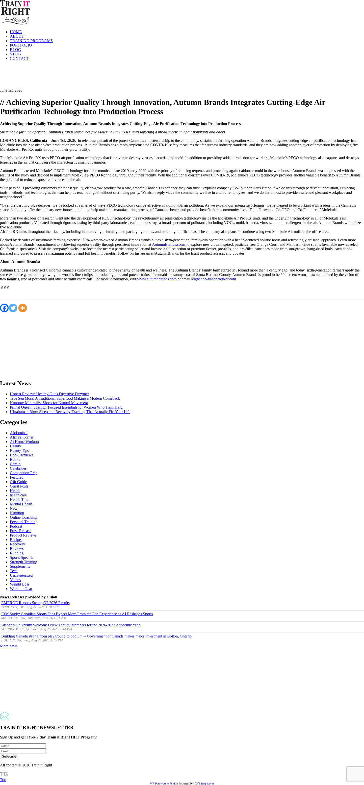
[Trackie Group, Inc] (4, 775)
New (14, 508)
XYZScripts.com (204, 783)
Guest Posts (19, 486)
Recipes (16, 540)
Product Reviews (23, 535)
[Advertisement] (90, 76)
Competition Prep (23, 473)
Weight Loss (19, 584)
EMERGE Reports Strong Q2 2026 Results (35, 603)
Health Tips (19, 499)
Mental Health (21, 504)
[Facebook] (4, 308)
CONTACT (19, 58)
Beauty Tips (19, 450)
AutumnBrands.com (168, 244)
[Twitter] (13, 308)
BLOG (15, 50)
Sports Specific (21, 557)
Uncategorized (21, 575)
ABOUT (17, 36)
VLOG (15, 54)
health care (18, 495)
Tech (14, 571)
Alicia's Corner (21, 437)
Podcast (16, 526)
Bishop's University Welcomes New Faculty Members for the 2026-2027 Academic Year (70, 625)
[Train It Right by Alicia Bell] (15, 23)
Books (15, 459)
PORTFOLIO (21, 45)
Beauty (15, 446)
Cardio (15, 464)
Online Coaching (23, 517)
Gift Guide (18, 482)
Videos (15, 580)
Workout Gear (21, 589)
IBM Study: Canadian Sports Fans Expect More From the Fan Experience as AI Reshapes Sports (77, 614)
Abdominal (18, 433)
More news (9, 646)
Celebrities (18, 468)
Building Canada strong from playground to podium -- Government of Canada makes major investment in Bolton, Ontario (96, 636)
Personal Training (23, 522)
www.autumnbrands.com (156, 279)
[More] (22, 308)
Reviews (17, 548)
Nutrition (17, 513)
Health (15, 491)
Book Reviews (21, 455)
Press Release (20, 531)
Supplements (20, 566)
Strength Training (23, 562)
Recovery (17, 544)
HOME (16, 32)
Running (17, 553)
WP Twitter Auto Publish (164, 783)
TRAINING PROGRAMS (31, 41)
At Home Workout (24, 442)
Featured (17, 477)
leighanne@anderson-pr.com (213, 279)
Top (3, 780)
